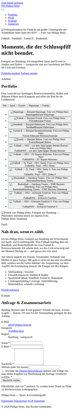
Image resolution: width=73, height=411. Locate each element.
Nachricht (7, 363)
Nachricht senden (11, 380)
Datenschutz (20, 400)
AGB (30, 400)
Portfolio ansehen (10, 73)
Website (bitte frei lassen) (14, 367)
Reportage (34, 105)
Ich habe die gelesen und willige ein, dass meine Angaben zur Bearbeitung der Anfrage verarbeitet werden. (35, 373)
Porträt (45, 105)
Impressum (7, 400)
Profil (11, 17)
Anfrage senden (29, 73)
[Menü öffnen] (2, 9)
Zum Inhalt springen (12, 2)
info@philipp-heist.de (19, 324)
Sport (12, 105)
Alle (4, 105)
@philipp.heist (16, 331)
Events (22, 105)
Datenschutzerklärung (31, 370)
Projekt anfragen (10, 289)
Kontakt (12, 20)
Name (5, 343)
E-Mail (6, 346)
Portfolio (12, 14)
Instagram (13, 23)
